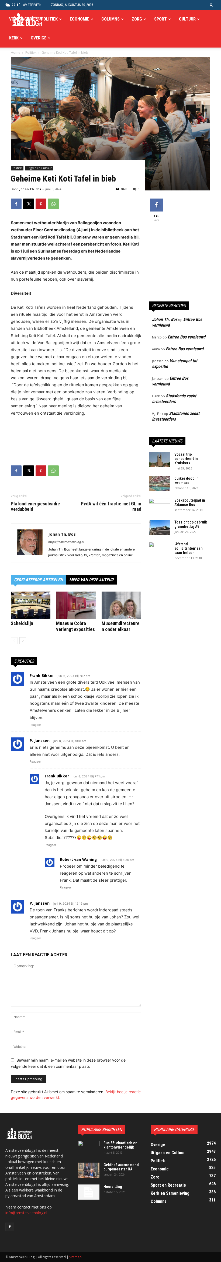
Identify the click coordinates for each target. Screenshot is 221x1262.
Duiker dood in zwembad (186, 480)
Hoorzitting (112, 1186)
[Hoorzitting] (88, 1192)
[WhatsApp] (53, 204)
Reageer (35, 725)
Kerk (14, 38)
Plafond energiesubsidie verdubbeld (35, 506)
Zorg (137, 19)
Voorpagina (21, 19)
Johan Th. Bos (30, 189)
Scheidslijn (22, 623)
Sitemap (75, 1257)
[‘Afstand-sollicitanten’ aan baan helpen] (159, 549)
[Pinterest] (41, 204)
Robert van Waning (78, 859)
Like (156, 201)
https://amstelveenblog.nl (66, 542)
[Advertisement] (76, 432)
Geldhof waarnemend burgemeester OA (121, 1167)
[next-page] (22, 640)
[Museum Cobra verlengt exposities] (76, 605)
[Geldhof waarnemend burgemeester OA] (88, 1170)
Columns (110, 19)
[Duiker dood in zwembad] (159, 483)
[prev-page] (14, 640)
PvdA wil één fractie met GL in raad (111, 506)
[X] (28, 204)
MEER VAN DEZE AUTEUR (91, 579)
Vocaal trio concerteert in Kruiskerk (186, 458)
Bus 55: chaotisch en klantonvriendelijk (120, 1145)
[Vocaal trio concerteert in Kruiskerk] (159, 459)
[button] (212, 5)
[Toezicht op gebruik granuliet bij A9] (159, 527)
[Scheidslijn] (30, 605)
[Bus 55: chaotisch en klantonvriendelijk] (88, 1148)
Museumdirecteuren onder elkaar (120, 626)
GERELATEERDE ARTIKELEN (38, 579)
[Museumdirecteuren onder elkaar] (121, 605)
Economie (79, 19)
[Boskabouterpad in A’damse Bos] (159, 505)
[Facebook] (16, 204)
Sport (160, 19)
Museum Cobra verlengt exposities (75, 626)
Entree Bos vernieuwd (186, 337)
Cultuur (187, 19)
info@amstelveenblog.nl (26, 1212)
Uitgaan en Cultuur (39, 168)
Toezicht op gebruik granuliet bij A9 (190, 524)
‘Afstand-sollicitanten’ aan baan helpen (188, 548)
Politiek (49, 19)
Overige (38, 38)
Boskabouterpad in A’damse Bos (189, 502)
